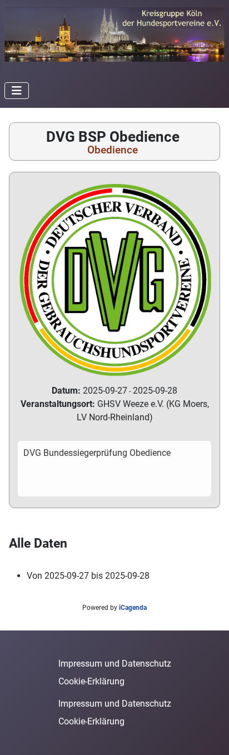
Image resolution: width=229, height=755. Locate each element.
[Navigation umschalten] (16, 90)
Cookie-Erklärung (91, 681)
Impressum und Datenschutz (114, 663)
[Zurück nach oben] (209, 734)
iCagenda (133, 608)
